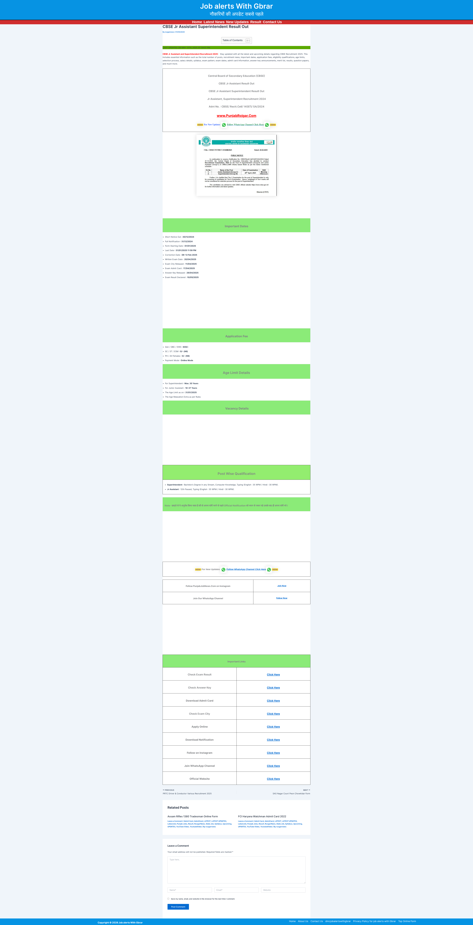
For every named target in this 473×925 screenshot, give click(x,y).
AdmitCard (198, 821)
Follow (230, 569)
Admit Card (188, 821)
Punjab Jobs (182, 824)
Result (255, 22)
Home (197, 22)
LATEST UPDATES (218, 821)
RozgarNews (199, 824)
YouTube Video (182, 827)
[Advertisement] (172, 210)
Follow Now (281, 598)
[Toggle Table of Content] (246, 40)
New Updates (237, 22)
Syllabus (218, 824)
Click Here (273, 674)
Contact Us (272, 22)
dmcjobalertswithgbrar (338, 921)
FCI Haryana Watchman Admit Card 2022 (262, 816)
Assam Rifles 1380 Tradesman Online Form (193, 816)
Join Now (281, 586)
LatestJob (172, 824)
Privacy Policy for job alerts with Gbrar (374, 921)
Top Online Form (407, 921)
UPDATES (171, 827)
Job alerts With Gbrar (236, 6)
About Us (303, 921)
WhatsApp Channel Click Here (250, 569)
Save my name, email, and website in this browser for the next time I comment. (203, 899)
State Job (210, 824)
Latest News (214, 22)
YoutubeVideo (196, 827)
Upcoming (227, 824)
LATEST (207, 821)
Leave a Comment (175, 821)
